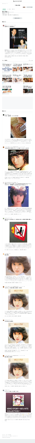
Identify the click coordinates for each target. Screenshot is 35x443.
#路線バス (25, 249)
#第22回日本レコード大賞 (24, 350)
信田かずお (16, 14)
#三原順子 (6, 177)
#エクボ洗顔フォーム (24, 386)
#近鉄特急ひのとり (16, 249)
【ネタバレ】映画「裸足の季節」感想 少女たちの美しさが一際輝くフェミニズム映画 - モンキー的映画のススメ (7, 87)
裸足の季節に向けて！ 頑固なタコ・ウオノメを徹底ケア (17, 75)
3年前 (17, 182)
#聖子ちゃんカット (14, 351)
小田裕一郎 (11, 14)
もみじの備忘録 (6, 253)
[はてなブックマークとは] (7, 60)
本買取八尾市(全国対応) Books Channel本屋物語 (10, 182)
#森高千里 (16, 419)
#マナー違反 (6, 249)
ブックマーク (4, 63)
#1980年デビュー (22, 177)
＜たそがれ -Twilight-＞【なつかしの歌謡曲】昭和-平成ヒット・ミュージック (14, 286)
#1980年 (6, 386)
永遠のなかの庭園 (7, 114)
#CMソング (9, 386)
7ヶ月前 (15, 25)
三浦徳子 (5, 14)
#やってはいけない (11, 249)
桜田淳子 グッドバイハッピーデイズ (9, 25)
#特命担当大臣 (18, 177)
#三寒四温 (6, 282)
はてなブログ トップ (5, 3)
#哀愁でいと (6, 178)
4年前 (24, 355)
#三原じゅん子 (10, 177)
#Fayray (28, 419)
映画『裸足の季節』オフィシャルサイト (27, 64)
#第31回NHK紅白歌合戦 (8, 351)
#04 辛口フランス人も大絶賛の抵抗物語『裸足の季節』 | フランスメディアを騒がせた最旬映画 (7, 76)
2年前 (10, 114)
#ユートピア (19, 214)
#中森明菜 (16, 282)
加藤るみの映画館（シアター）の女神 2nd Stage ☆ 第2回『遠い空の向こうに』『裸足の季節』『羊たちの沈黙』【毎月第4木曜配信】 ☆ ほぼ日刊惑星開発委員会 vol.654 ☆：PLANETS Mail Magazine (27, 87)
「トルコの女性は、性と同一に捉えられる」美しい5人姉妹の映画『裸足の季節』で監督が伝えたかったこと (17, 65)
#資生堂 (19, 386)
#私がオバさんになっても (11, 419)
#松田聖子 (12, 214)
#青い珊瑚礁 (13, 350)
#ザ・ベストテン (18, 350)
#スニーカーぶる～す (17, 178)
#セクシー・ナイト (11, 178)
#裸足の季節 (27, 177)
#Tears (6, 420)
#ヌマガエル (20, 282)
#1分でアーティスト (7, 214)
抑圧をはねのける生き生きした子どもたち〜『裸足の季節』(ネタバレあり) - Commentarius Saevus (7, 65)
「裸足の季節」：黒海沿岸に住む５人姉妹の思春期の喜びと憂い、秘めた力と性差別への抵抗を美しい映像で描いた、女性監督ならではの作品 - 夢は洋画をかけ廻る (27, 76)
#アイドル (18, 351)
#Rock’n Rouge (25, 419)
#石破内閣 (14, 177)
